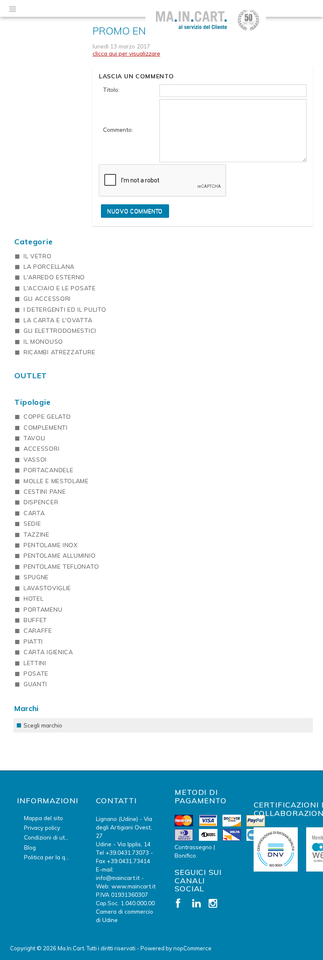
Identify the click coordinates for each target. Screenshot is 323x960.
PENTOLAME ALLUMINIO (59, 555)
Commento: (118, 129)
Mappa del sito (43, 817)
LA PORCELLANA (49, 266)
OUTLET (30, 375)
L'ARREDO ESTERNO (54, 277)
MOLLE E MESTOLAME (56, 481)
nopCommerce (192, 948)
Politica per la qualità (52, 857)
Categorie (33, 241)
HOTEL (34, 598)
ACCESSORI (41, 448)
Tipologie (32, 402)
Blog (30, 847)
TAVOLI (34, 438)
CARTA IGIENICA (48, 652)
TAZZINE (37, 534)
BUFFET (35, 620)
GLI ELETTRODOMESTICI (60, 330)
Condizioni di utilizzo (51, 837)
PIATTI (33, 641)
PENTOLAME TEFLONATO (61, 566)
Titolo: (111, 89)
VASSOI (35, 459)
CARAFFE (38, 630)
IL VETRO (38, 256)
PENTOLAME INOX (51, 545)
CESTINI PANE (45, 491)
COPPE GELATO (47, 416)
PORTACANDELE (48, 470)
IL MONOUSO (43, 341)
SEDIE (32, 523)
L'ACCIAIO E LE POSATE (60, 288)
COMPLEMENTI (46, 427)
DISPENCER (41, 502)
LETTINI (35, 663)
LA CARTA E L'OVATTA (58, 320)
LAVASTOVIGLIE (47, 588)
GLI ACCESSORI (47, 298)
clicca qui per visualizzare (126, 53)
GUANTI (35, 684)
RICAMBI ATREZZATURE (59, 352)
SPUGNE (36, 577)
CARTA (34, 513)
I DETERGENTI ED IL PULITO (65, 309)
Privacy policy (42, 827)
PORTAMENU (43, 609)
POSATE (36, 673)
